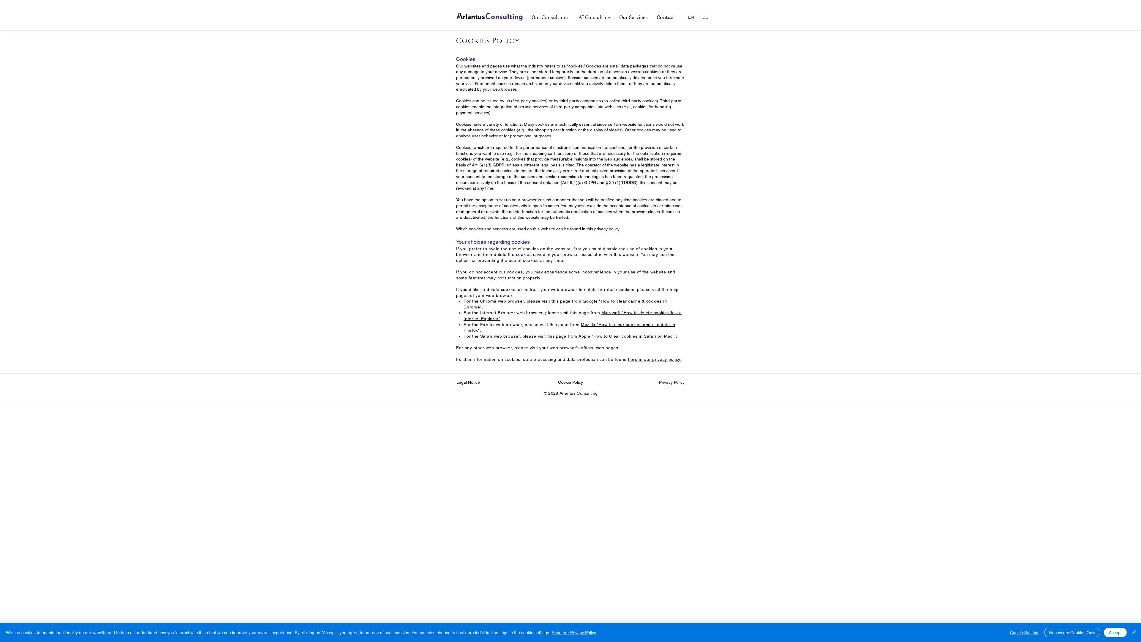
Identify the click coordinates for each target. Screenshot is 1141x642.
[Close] (1133, 632)
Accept (1115, 632)
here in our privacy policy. (655, 359)
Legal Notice (468, 382)
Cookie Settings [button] (1024, 632)
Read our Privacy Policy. (574, 632)
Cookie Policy (570, 382)
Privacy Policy (672, 382)
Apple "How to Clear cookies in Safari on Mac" (626, 336)
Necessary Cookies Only (1072, 632)
